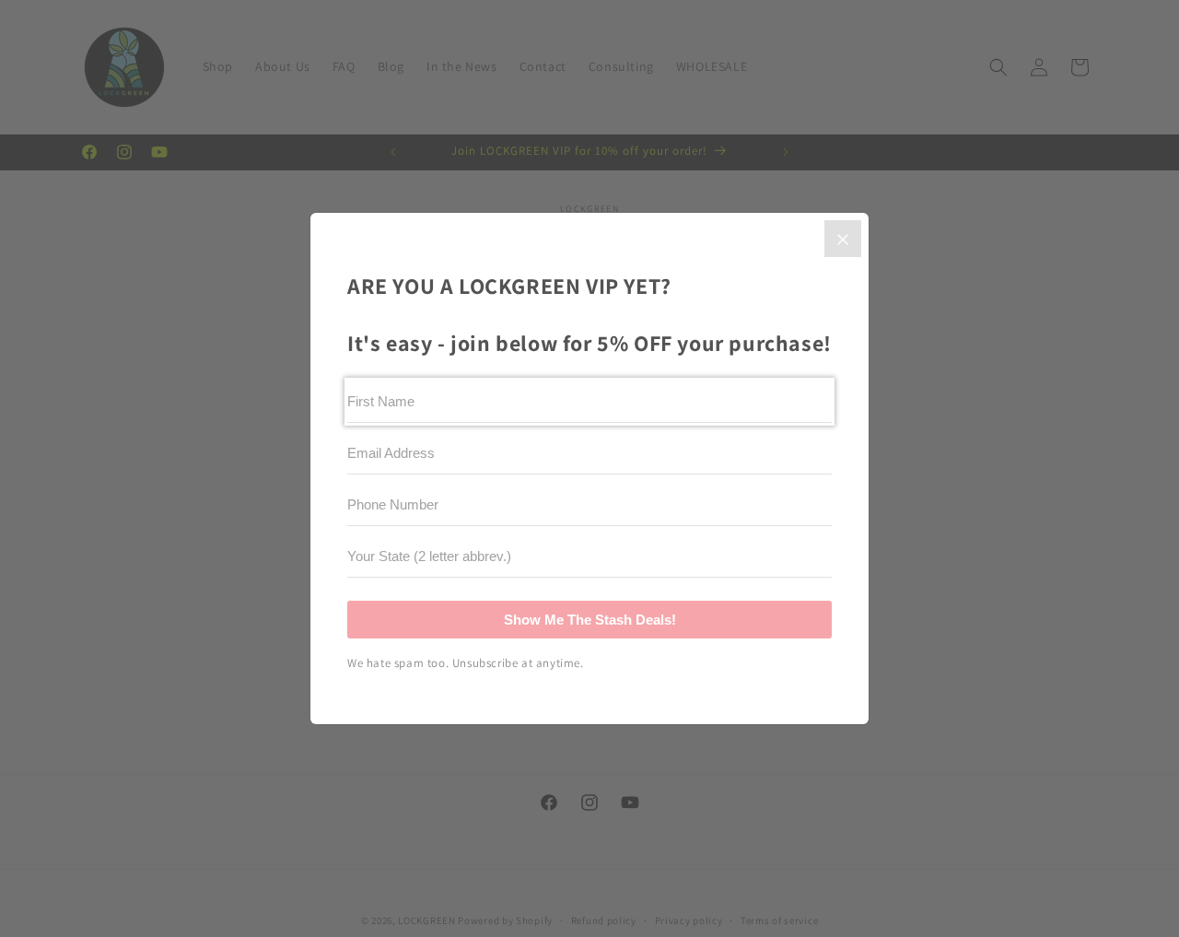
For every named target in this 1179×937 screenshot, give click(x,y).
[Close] (842, 238)
